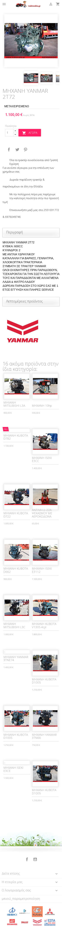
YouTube (35, 859)
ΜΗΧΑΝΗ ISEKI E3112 (42, 570)
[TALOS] (24, 922)
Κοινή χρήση (9, 149)
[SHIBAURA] (12, 922)
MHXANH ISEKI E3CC (42, 459)
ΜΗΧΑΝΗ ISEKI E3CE (13, 769)
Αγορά (29, 133)
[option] (31, 40)
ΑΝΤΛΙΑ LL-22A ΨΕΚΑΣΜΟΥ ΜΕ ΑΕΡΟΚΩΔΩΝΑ (42, 513)
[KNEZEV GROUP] (24, 911)
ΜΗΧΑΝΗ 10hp (42, 406)
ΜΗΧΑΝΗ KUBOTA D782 (15, 437)
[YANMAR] (37, 922)
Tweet (17, 149)
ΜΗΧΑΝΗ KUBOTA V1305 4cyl (44, 625)
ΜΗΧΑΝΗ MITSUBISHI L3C (14, 625)
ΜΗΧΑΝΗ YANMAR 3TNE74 (15, 658)
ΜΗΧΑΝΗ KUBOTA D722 (15, 514)
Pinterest (25, 149)
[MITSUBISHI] (49, 911)
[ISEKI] (12, 911)
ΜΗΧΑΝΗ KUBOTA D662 (15, 570)
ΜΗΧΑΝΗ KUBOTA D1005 (44, 681)
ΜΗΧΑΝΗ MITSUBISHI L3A (14, 404)
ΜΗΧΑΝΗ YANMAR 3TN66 (44, 736)
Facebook (27, 859)
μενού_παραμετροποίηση (21, 898)
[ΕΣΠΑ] (49, 922)
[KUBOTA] (37, 911)
